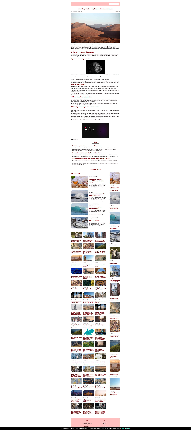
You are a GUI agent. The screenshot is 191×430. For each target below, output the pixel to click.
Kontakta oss (101, 3)
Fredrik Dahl (95, 176)
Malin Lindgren (96, 217)
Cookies (96, 3)
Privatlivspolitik (127, 428)
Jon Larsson (80, 11)
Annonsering (88, 3)
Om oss (92, 3)
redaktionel (118, 11)
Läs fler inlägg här (96, 169)
